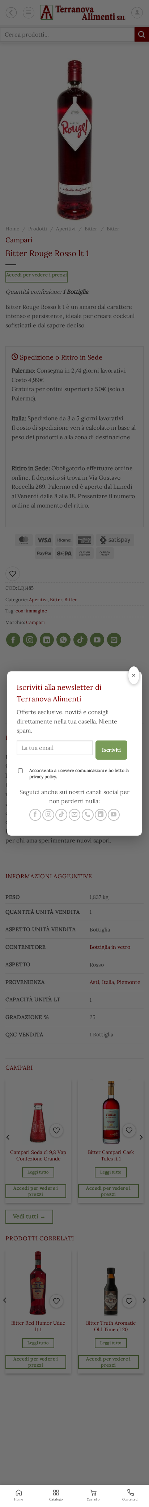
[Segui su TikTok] (61, 815)
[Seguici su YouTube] (114, 815)
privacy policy (42, 776)
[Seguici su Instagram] (48, 815)
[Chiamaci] (88, 815)
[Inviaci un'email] (75, 815)
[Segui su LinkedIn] (101, 815)
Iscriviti (111, 750)
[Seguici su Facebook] (35, 815)
